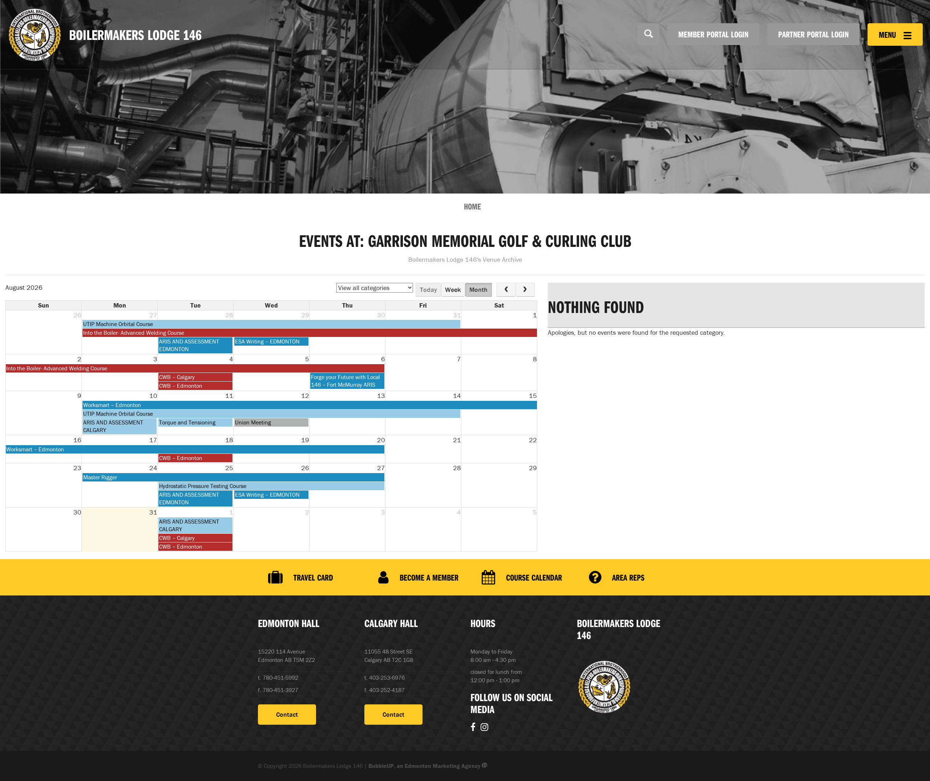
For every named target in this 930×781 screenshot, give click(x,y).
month (478, 289)
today (428, 289)
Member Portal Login (713, 34)
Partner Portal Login (813, 34)
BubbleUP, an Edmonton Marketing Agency (425, 765)
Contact (287, 714)
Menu (888, 34)
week (453, 289)
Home (472, 206)
